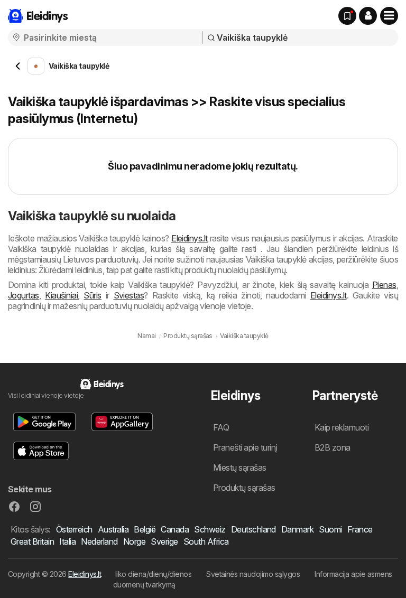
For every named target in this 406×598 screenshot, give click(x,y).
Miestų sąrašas (239, 467)
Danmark (297, 529)
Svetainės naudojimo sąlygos (253, 573)
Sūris (92, 295)
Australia (113, 529)
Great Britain (32, 541)
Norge (134, 541)
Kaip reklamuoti (341, 427)
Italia (67, 541)
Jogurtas (23, 295)
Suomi (330, 529)
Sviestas (129, 295)
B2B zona (332, 447)
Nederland (99, 541)
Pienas (384, 284)
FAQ (221, 427)
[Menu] (389, 16)
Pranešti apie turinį (245, 447)
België (144, 529)
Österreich (74, 529)
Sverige (164, 541)
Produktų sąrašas (244, 487)
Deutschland (253, 529)
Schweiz (209, 529)
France (360, 529)
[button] (368, 16)
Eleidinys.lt (189, 238)
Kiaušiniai (61, 295)
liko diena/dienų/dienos (153, 573)
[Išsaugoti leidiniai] (347, 16)
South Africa (206, 541)
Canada (175, 529)
